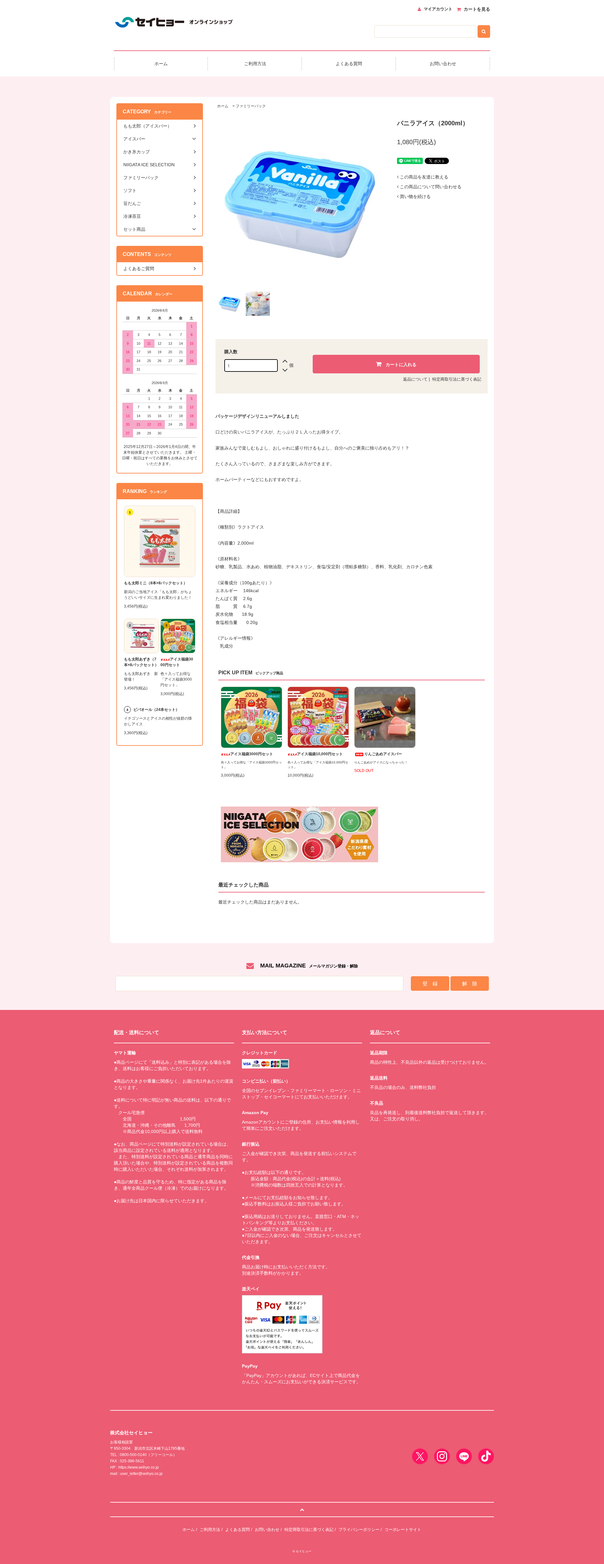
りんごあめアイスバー (383, 754)
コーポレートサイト (402, 1529)
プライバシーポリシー (358, 1529)
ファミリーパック (251, 106)
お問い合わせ (267, 1529)
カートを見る (477, 9)
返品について (415, 379)
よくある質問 (237, 1529)
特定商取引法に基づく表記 (456, 379)
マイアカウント (438, 9)
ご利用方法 (210, 1529)
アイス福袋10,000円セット (320, 754)
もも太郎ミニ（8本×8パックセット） (155, 583)
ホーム (222, 106)
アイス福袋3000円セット (251, 754)
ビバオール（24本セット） (156, 709)
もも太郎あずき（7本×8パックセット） (141, 662)
